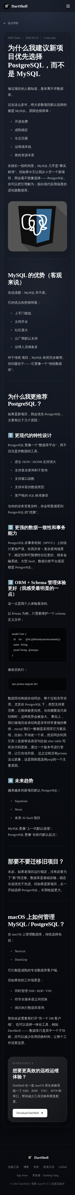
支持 (36, 1167)
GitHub (63, 1167)
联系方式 (48, 1167)
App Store (22, 1175)
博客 (26, 1167)
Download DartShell (28, 1113)
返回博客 (13, 23)
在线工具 (13, 1167)
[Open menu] (68, 6)
